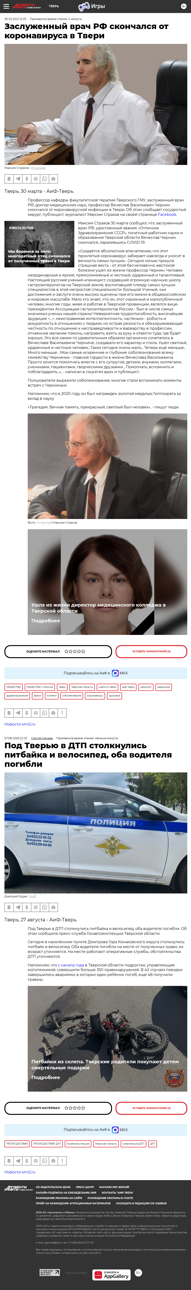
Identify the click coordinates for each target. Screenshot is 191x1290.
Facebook (167, 214)
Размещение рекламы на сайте (59, 1198)
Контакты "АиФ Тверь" (117, 1192)
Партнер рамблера (76, 1272)
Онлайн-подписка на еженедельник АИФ (66, 1192)
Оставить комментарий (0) (151, 651)
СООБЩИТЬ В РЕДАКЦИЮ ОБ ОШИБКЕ (141, 1203)
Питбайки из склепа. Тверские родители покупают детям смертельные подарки (105, 1064)
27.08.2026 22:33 (15, 738)
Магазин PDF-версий (114, 1187)
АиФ (33, 896)
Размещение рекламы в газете (110, 1198)
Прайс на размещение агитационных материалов (73, 1203)
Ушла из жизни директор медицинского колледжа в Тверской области (98, 608)
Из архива (38, 168)
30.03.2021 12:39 (15, 19)
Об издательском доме (53, 1187)
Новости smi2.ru (19, 724)
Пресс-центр (85, 1187)
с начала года (71, 965)
